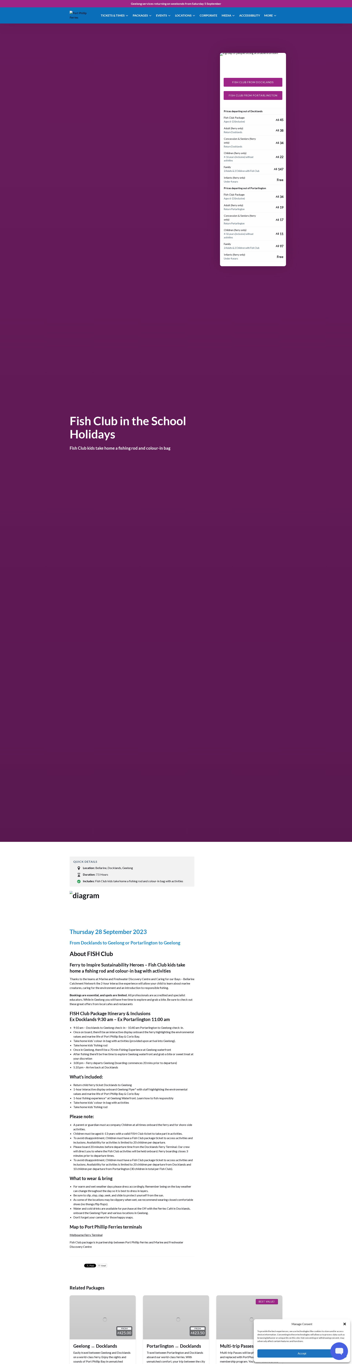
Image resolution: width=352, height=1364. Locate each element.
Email (103, 1265)
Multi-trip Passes (237, 1346)
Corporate (208, 15)
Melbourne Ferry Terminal (86, 1235)
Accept (302, 1353)
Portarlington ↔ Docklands (174, 1346)
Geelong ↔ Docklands (95, 1346)
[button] (344, 1324)
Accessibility (249, 15)
